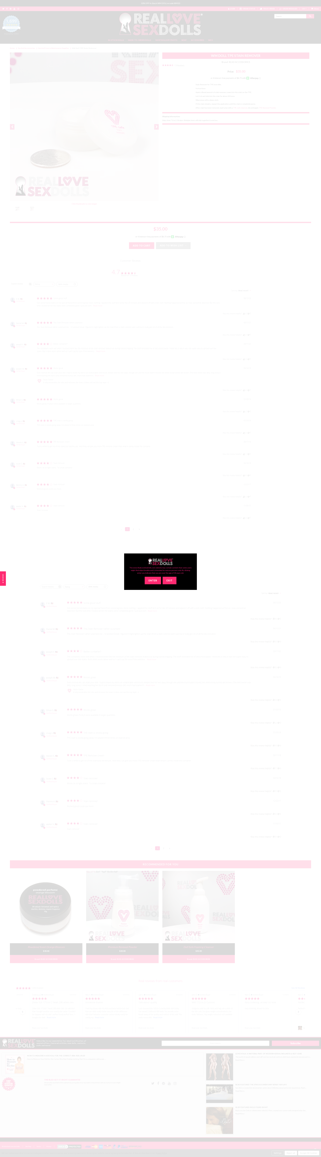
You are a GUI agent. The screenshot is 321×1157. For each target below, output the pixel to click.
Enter (153, 580)
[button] (3, 578)
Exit (170, 580)
